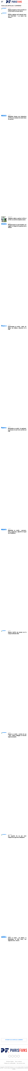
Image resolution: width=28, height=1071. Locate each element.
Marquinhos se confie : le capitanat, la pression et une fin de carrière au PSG (17, 430)
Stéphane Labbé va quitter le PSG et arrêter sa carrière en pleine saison (17, 219)
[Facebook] (9, 1056)
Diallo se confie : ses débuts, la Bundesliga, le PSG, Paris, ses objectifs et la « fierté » (17, 939)
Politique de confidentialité (9, 1063)
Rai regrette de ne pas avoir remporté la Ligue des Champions (17, 836)
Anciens (10, 834)
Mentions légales (10, 1061)
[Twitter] (12, 1056)
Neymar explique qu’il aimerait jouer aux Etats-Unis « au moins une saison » (17, 16)
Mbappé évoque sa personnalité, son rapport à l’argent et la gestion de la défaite (17, 226)
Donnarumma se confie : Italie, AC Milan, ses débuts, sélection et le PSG (17, 328)
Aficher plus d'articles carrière (14, 1039)
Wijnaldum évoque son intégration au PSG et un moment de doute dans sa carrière (17, 118)
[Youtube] (15, 1056)
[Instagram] (18, 1056)
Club (9, 8)
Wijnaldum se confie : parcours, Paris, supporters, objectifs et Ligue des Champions (17, 532)
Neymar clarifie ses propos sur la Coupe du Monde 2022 (17, 633)
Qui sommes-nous (21, 1063)
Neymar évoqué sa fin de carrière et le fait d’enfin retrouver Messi (17, 10)
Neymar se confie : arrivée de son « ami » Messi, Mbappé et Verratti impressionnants (17, 735)
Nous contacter (18, 1061)
